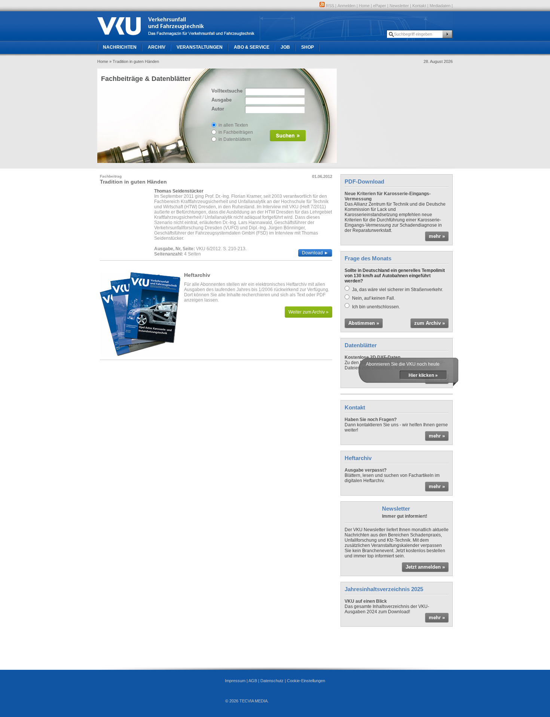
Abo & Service (251, 47)
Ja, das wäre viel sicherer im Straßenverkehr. (397, 289)
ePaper (379, 5)
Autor (217, 109)
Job (285, 47)
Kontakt (419, 5)
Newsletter (399, 5)
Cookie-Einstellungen (306, 680)
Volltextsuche (226, 91)
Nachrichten (120, 47)
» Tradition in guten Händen (134, 61)
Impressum (235, 680)
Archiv (156, 47)
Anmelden (346, 5)
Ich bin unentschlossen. (376, 306)
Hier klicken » (423, 375)
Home (364, 5)
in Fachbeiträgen (236, 132)
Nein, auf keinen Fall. (373, 298)
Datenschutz (272, 680)
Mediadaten (440, 5)
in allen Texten (233, 125)
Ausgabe (221, 100)
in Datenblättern (235, 139)
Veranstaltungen (200, 47)
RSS (329, 5)
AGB (252, 680)
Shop (307, 47)
